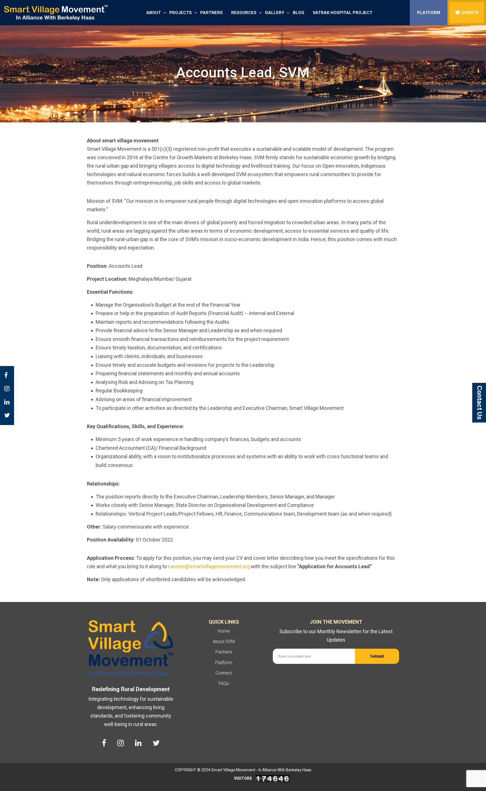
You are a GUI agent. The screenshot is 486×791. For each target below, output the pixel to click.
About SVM (224, 641)
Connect (223, 673)
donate (470, 12)
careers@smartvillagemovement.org (209, 566)
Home (224, 631)
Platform (428, 12)
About (153, 12)
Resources (243, 12)
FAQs (224, 683)
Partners (211, 12)
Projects (180, 12)
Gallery (274, 12)
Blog (298, 12)
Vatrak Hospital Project (342, 12)
